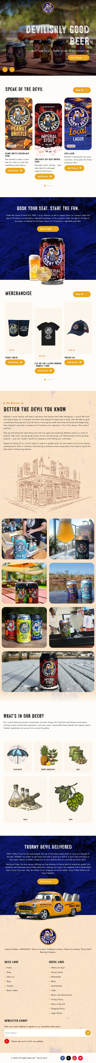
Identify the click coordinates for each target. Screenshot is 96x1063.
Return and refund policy (61, 995)
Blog (9, 981)
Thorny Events (57, 972)
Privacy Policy (57, 999)
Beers (53, 981)
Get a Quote (76, 57)
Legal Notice (56, 1013)
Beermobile (56, 976)
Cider (53, 990)
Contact (10, 986)
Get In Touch (46, 881)
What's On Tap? (58, 967)
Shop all (80, 90)
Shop (9, 972)
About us (10, 976)
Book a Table (46, 229)
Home (9, 967)
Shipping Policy (58, 1008)
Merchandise (56, 986)
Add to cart (13, 170)
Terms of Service (58, 1004)
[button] (6, 7)
